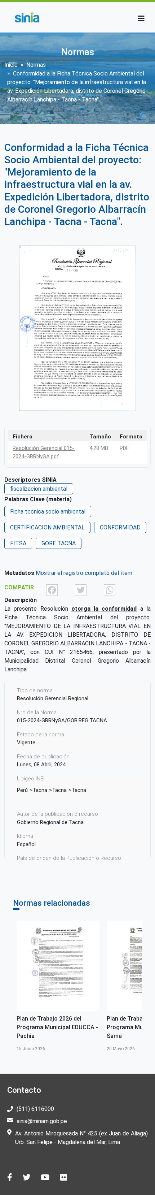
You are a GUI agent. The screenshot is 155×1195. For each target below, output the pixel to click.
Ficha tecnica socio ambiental (47, 511)
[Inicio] (27, 17)
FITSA (18, 543)
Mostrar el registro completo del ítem (84, 573)
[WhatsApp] (109, 589)
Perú (22, 790)
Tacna (39, 790)
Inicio (11, 64)
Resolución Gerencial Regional (52, 698)
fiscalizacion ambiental (38, 488)
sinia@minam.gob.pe (42, 1121)
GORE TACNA (58, 543)
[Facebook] (51, 589)
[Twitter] (80, 589)
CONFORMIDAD (120, 527)
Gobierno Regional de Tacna (50, 822)
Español (26, 844)
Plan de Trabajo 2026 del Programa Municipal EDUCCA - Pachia (57, 1027)
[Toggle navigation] (141, 19)
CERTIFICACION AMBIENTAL (47, 527)
